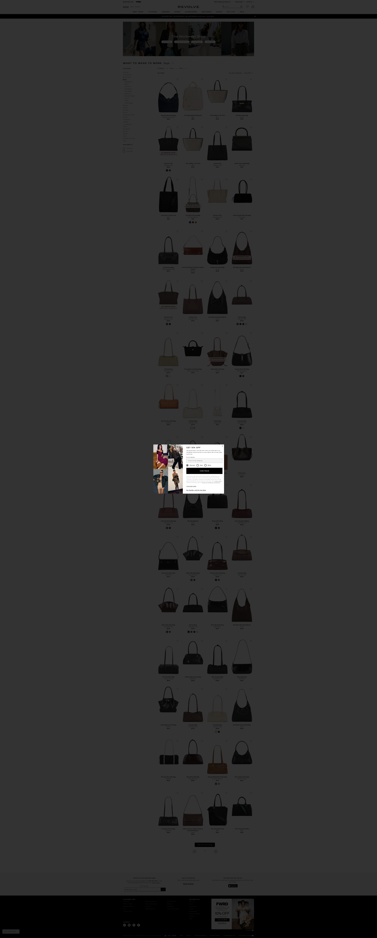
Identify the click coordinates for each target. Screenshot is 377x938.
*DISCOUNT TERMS (191, 486)
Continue (204, 471)
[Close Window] (222, 446)
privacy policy (218, 481)
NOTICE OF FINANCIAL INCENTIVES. (211, 482)
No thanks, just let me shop (196, 490)
